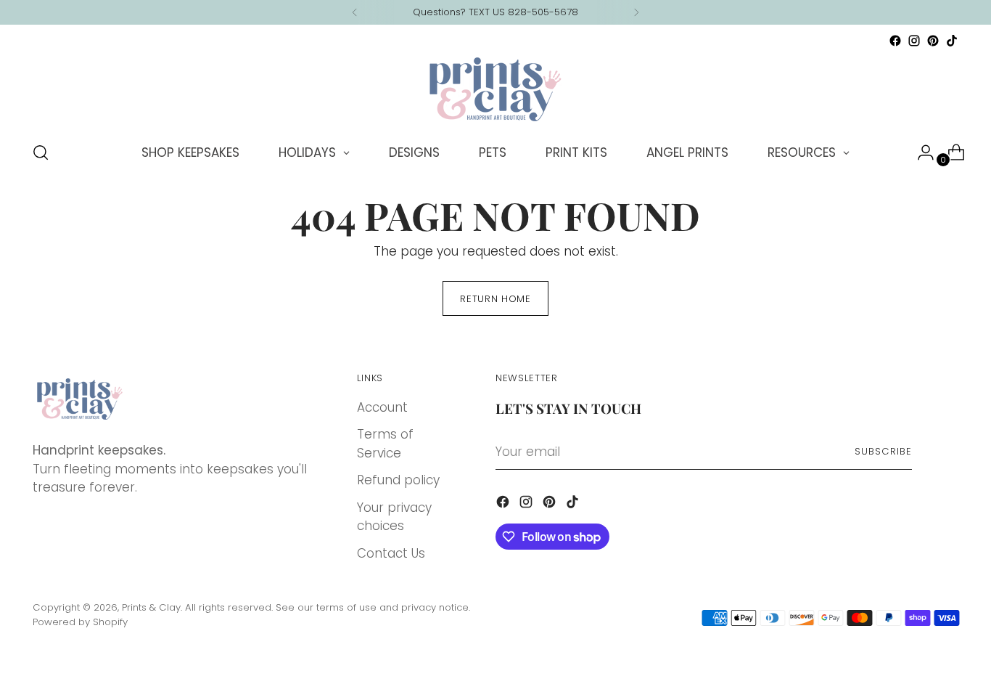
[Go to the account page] (919, 152)
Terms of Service (385, 443)
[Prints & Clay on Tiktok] (951, 40)
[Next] (636, 12)
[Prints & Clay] (495, 89)
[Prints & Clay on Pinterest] (932, 40)
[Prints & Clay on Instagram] (914, 40)
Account (382, 407)
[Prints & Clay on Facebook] (895, 40)
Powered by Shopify (80, 622)
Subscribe (883, 451)
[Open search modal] (40, 152)
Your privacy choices (394, 517)
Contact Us (391, 553)
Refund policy (398, 480)
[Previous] (355, 12)
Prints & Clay (151, 607)
